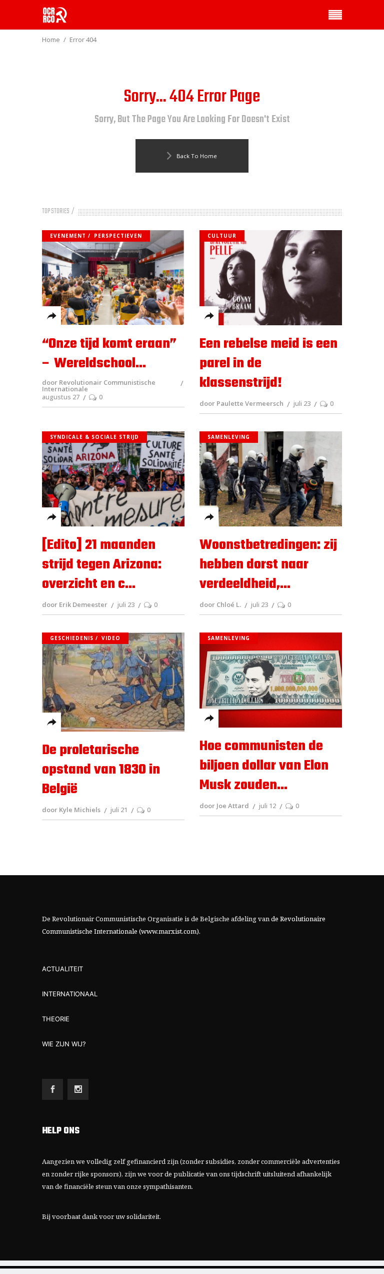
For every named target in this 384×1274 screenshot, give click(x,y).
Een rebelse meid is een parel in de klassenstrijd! (269, 363)
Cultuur (222, 235)
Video (111, 638)
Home (51, 39)
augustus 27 (61, 396)
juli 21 (119, 809)
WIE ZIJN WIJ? (64, 1044)
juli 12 (267, 805)
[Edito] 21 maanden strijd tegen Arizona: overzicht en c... (102, 564)
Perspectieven (118, 235)
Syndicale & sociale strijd (94, 436)
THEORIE (56, 1019)
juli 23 (301, 403)
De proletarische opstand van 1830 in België (101, 770)
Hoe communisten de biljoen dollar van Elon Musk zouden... (264, 766)
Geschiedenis (72, 638)
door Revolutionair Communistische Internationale (99, 385)
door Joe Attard (224, 805)
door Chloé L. (220, 604)
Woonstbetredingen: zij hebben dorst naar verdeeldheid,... (268, 564)
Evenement (68, 235)
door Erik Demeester (75, 604)
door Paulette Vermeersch (242, 403)
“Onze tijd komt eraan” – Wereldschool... (109, 353)
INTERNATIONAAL (70, 994)
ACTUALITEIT (62, 969)
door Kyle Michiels (71, 809)
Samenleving (229, 436)
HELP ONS (61, 1131)
